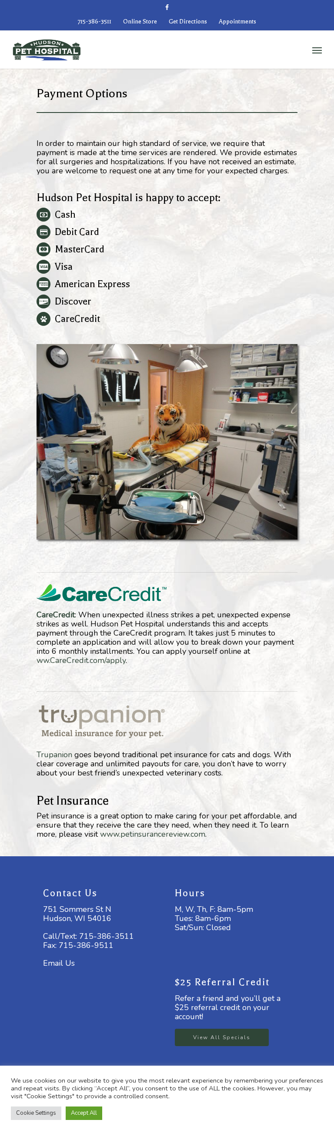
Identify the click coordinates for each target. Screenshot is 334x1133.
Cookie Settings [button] (36, 1113)
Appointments (237, 21)
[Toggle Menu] (317, 50)
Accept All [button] (84, 1113)
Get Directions (188, 21)
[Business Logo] (143, 48)
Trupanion (54, 754)
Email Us (59, 963)
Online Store (140, 21)
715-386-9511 (86, 945)
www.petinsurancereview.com (152, 834)
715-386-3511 (94, 21)
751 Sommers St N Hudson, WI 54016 (77, 914)
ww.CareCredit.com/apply (81, 660)
